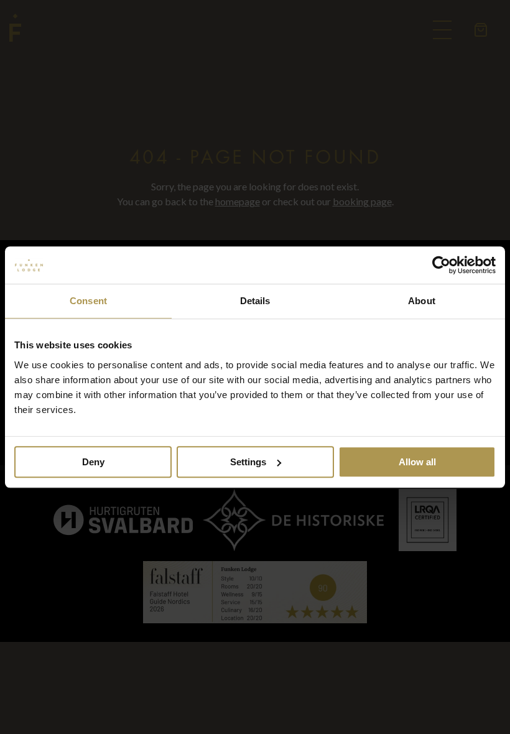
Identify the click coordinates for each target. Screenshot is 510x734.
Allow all (417, 462)
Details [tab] (255, 300)
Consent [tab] (88, 300)
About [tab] (421, 300)
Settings (248, 462)
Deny (93, 462)
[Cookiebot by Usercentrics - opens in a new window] (441, 265)
